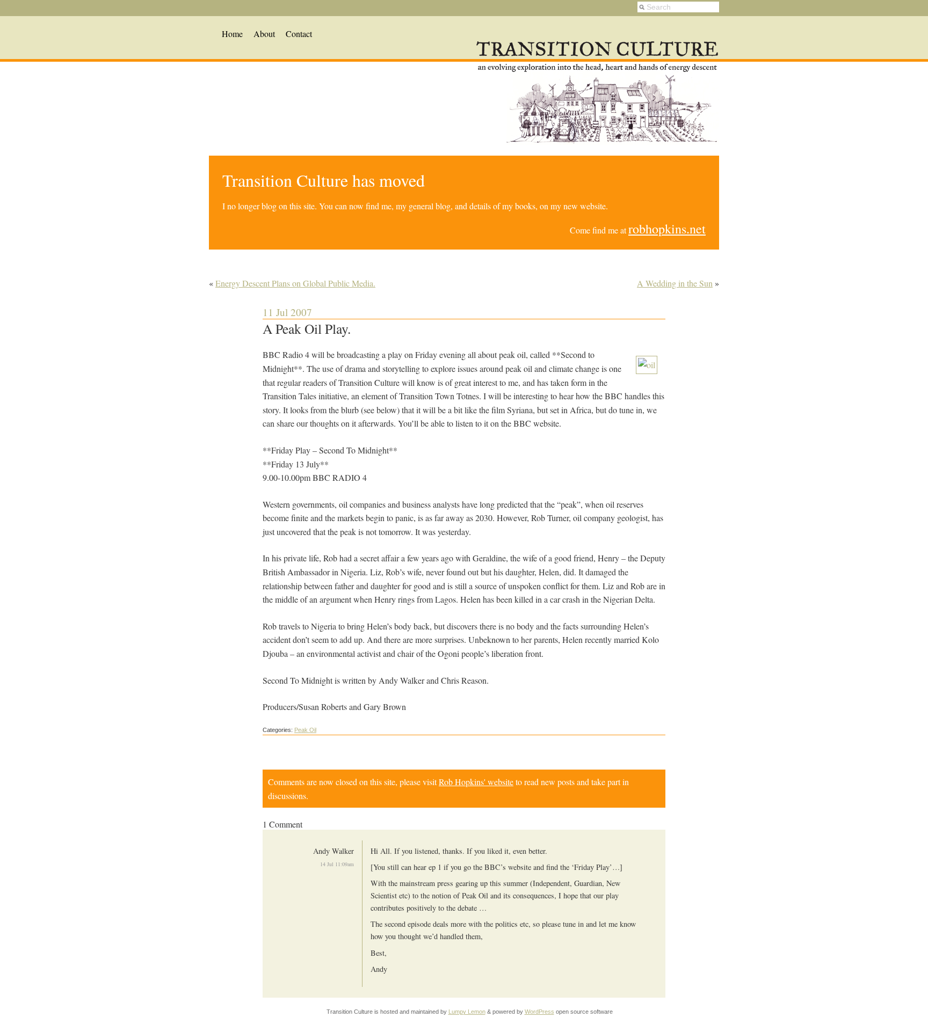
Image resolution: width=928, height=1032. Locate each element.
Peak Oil (305, 730)
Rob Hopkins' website (476, 781)
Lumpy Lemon (466, 1011)
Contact (299, 33)
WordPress (539, 1011)
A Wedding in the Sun (675, 283)
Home (232, 33)
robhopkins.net (667, 228)
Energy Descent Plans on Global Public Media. (295, 283)
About (264, 33)
